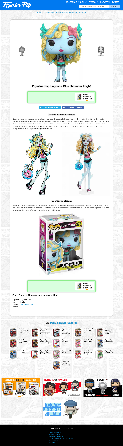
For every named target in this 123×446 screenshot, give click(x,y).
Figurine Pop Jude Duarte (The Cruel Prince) (88, 330)
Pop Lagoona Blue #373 (77, 12)
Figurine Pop (41, 12)
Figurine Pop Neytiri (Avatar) (109, 340)
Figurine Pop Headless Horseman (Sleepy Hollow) (66, 331)
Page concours (54, 434)
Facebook (93, 2)
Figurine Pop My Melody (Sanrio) (88, 340)
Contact (52, 442)
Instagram (105, 2)
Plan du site (53, 440)
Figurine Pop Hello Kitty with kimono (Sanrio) (88, 352)
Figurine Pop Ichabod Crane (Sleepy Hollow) (44, 341)
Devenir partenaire (56, 436)
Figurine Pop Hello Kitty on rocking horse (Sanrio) (45, 352)
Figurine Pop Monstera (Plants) (110, 351)
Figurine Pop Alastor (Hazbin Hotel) (23, 341)
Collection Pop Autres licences (57, 12)
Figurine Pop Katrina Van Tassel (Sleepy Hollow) (109, 331)
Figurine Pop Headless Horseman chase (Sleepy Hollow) (45, 331)
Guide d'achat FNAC (56, 432)
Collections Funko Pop (76, 2)
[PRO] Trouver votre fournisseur (61, 438)
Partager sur (51, 107)
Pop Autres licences (27, 304)
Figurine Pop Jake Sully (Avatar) (23, 351)
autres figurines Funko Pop (63, 322)
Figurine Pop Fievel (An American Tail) (66, 363)
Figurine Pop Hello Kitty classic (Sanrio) (67, 341)
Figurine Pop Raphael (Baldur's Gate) (23, 330)
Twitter (115, 2)
